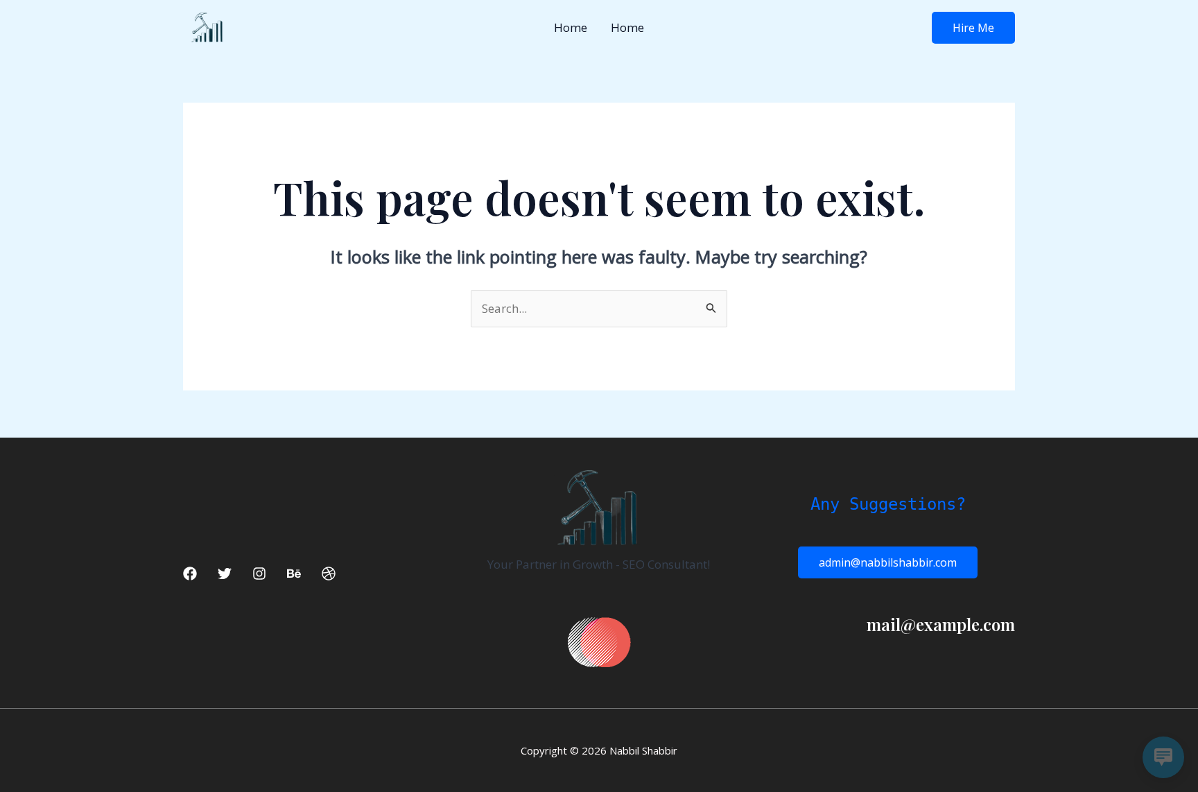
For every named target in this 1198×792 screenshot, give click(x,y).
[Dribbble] (329, 573)
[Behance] (294, 573)
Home (570, 27)
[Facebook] (190, 573)
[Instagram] (259, 573)
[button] (973, 28)
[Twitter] (225, 573)
